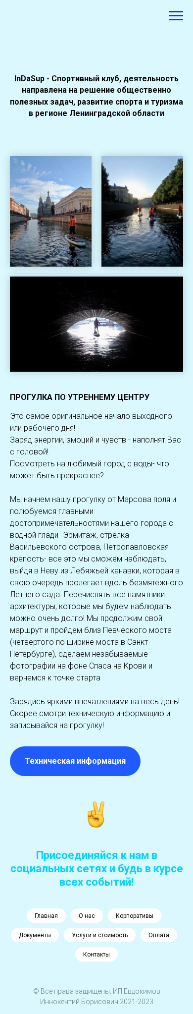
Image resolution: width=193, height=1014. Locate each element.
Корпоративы (134, 915)
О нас (87, 915)
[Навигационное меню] (176, 16)
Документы (35, 935)
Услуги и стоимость (100, 935)
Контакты (96, 954)
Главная (46, 915)
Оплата (158, 935)
